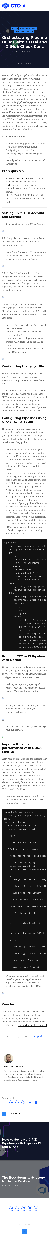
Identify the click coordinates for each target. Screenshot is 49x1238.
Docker (9, 185)
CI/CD (34, 28)
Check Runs (25, 28)
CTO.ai (21, 1224)
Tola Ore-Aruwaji (14, 1067)
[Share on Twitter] (35, 1037)
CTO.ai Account (22, 178)
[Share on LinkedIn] (38, 1037)
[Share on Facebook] (41, 1037)
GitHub (15, 28)
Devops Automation (24, 31)
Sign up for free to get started (32, 1025)
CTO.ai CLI (39, 178)
